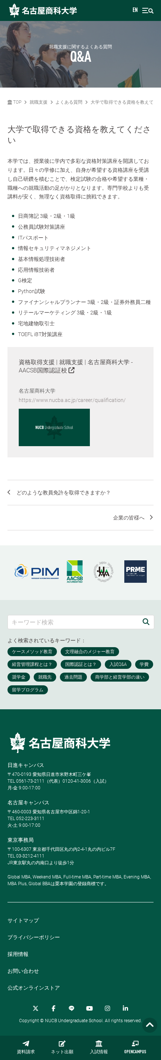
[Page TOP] (149, 1025)
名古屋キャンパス (28, 802)
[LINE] (71, 1008)
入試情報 (99, 1052)
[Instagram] (107, 1008)
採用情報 (17, 954)
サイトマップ (23, 920)
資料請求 (26, 1052)
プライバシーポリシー (33, 937)
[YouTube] (89, 1008)
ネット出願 (62, 1052)
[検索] (146, 621)
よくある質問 (68, 102)
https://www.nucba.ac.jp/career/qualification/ (72, 400)
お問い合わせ (23, 971)
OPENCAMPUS (135, 1052)
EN (135, 10)
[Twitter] (36, 1008)
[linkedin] (125, 1008)
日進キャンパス (25, 765)
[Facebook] (54, 1008)
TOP (16, 102)
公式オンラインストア (33, 988)
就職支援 (39, 102)
